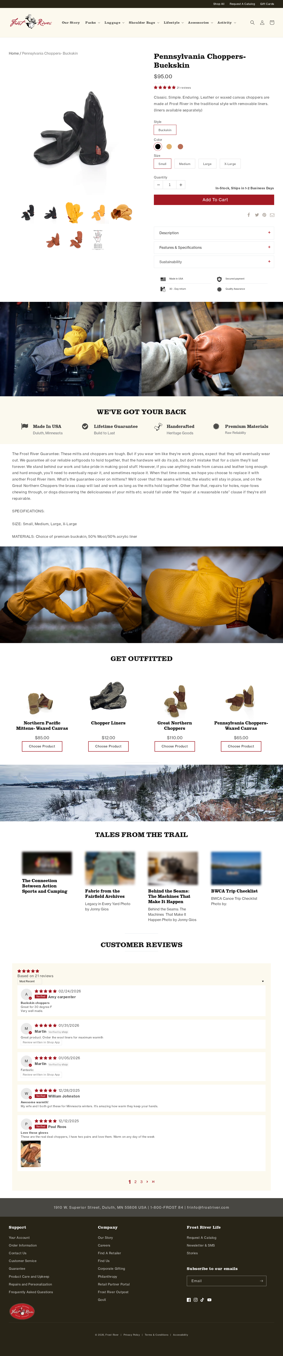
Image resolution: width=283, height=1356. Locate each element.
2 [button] (135, 1182)
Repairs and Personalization (30, 1284)
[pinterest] (262, 215)
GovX (102, 1300)
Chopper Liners (108, 723)
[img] (46, 991)
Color (158, 140)
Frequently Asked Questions (31, 1292)
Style (158, 122)
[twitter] (255, 215)
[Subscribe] (261, 1281)
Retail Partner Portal (114, 1284)
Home (14, 53)
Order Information (23, 1245)
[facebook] (247, 215)
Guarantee (17, 1269)
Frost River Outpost (113, 1292)
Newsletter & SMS (201, 1245)
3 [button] (141, 1182)
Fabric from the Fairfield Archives (105, 893)
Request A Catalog (201, 1238)
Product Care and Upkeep (29, 1277)
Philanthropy (107, 1277)
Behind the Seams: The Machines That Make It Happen (169, 896)
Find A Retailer (109, 1253)
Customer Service (23, 1261)
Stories (192, 1253)
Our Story (105, 1238)
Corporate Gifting (111, 1269)
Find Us (104, 1261)
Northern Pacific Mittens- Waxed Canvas (42, 725)
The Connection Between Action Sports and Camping (44, 886)
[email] (270, 215)
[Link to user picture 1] (31, 1154)
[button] (92, 22)
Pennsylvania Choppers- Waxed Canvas (241, 725)
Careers (104, 1245)
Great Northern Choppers (174, 725)
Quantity (160, 177)
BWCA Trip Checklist (234, 891)
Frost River (112, 1334)
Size (157, 156)
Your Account (19, 1238)
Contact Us (18, 1253)
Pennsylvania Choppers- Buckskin (200, 61)
